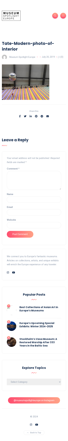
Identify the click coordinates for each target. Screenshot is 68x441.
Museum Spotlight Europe (22, 57)
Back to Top (35, 432)
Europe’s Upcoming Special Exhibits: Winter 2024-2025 (36, 324)
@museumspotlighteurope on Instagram (34, 400)
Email (10, 207)
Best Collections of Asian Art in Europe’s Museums (38, 309)
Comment (13, 168)
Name (10, 194)
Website (11, 219)
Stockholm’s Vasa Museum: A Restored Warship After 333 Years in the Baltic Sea (38, 342)
